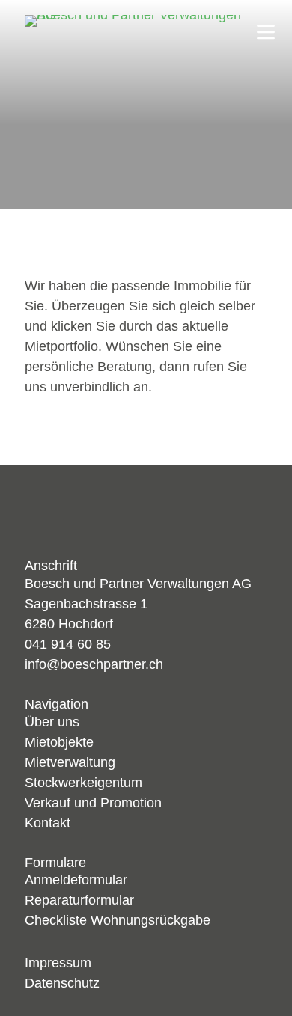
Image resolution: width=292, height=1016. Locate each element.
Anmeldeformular (76, 879)
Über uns (52, 721)
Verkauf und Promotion (93, 802)
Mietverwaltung (70, 762)
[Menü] (266, 32)
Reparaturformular (79, 900)
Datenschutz (62, 983)
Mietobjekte (59, 742)
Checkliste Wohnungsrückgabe (117, 920)
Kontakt (47, 822)
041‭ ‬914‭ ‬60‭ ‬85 (68, 644)
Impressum (58, 962)
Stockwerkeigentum (83, 782)
